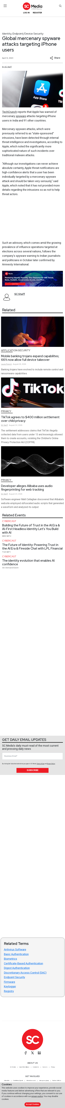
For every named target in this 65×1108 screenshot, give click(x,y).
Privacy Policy (51, 763)
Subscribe (32, 770)
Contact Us (36, 1067)
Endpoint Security (14, 977)
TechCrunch (9, 111)
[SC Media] (32, 6)
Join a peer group (44, 1080)
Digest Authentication (17, 968)
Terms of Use (40, 763)
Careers (44, 1067)
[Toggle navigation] (5, 6)
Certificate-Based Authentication (23, 963)
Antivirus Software (15, 949)
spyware (21, 116)
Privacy (6, 411)
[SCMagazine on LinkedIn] (39, 1053)
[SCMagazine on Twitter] (32, 1053)
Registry (9, 991)
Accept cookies (32, 1104)
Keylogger (10, 986)
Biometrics (10, 958)
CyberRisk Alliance (24, 1067)
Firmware (9, 981)
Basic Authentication (16, 954)
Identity (6, 33)
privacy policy (37, 1096)
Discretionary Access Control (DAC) (25, 972)
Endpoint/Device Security (27, 33)
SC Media (13, 1067)
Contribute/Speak (18, 1080)
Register (37, 13)
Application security (15, 350)
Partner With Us (56, 1080)
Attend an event (31, 1080)
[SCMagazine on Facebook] (26, 1053)
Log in (26, 13)
